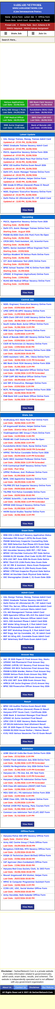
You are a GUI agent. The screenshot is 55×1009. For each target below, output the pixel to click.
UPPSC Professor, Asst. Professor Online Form (25, 472)
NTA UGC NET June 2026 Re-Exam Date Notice (26, 559)
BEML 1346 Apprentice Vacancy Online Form (25, 479)
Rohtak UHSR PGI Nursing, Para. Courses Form (26, 805)
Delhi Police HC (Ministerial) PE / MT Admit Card (27, 198)
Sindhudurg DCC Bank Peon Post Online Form (25, 158)
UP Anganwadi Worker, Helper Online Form (24, 178)
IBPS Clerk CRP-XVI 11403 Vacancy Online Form (27, 317)
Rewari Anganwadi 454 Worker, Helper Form (25, 875)
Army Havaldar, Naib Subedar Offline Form (24, 895)
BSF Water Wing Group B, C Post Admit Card (25, 624)
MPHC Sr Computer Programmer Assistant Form (26, 882)
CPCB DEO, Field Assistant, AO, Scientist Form (25, 241)
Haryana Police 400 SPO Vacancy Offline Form (26, 836)
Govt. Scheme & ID (41, 25)
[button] (30, 17)
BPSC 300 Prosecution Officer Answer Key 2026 (26, 686)
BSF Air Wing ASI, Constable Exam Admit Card (26, 636)
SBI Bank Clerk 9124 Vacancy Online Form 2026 (26, 363)
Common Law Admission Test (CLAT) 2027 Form (26, 812)
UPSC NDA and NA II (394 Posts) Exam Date (25, 568)
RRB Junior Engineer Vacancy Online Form (24, 330)
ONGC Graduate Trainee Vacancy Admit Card (25, 145)
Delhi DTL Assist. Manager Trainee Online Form (26, 172)
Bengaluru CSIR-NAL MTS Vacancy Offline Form (27, 849)
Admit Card (22, 20)
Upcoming (27, 217)
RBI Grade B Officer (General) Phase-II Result (26, 185)
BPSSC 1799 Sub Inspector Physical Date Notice (26, 571)
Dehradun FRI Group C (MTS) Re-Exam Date (25, 538)
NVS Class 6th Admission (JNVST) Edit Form (24, 786)
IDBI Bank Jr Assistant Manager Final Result (25, 715)
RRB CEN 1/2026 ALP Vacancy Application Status (27, 535)
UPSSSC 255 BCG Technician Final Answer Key (26, 668)
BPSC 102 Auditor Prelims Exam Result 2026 (24, 165)
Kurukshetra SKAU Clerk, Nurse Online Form (25, 446)
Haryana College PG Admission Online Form (25, 779)
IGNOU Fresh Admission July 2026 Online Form (26, 760)
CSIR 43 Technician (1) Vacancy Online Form (25, 343)
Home (7, 17)
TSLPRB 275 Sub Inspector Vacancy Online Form (27, 485)
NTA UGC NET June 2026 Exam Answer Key (24, 680)
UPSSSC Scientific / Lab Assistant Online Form (26, 498)
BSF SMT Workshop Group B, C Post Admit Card (26, 630)
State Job (27, 415)
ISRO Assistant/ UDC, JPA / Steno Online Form (26, 357)
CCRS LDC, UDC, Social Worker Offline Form (25, 888)
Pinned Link (10, 25)
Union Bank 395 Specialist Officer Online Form (26, 370)
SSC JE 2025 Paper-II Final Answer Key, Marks (26, 659)
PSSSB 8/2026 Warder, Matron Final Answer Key (26, 671)
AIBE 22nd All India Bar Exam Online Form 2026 (27, 753)
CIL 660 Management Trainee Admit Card (23, 612)
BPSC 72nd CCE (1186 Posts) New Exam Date (25, 562)
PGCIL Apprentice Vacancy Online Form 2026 (25, 152)
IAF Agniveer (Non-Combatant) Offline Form (25, 862)
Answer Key (34, 20)
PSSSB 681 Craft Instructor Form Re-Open (23, 439)
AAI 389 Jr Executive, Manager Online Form (25, 383)
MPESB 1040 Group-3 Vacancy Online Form (24, 505)
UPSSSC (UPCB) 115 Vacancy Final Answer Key (26, 665)
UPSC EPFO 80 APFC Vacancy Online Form (24, 311)
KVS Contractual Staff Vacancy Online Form (24, 465)
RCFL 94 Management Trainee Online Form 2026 (27, 389)
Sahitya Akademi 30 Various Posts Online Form (26, 254)
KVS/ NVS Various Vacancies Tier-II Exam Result (27, 733)
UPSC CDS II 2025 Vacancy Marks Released (24, 721)
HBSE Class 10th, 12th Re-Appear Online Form (25, 799)
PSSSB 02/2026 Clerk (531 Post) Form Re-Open (26, 235)
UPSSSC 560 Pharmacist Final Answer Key (23, 662)
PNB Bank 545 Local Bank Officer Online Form (26, 396)
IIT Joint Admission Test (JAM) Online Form (24, 261)
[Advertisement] (27, 71)
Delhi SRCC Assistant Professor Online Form (24, 459)
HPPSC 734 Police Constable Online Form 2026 (26, 452)
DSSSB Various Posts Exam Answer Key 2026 (25, 674)
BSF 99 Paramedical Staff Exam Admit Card (24, 627)
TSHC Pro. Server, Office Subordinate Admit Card (27, 606)
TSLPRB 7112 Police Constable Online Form (24, 492)
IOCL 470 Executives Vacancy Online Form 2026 (27, 350)
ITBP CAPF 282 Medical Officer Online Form (24, 376)
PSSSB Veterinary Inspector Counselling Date (25, 541)
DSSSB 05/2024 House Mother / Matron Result (26, 730)
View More (28, 210)
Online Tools (25, 25)
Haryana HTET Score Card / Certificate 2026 (25, 712)
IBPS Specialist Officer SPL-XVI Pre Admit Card (26, 615)
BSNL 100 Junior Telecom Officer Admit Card (25, 618)
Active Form (17, 17)
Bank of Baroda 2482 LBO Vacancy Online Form (26, 337)
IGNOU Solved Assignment (36, 28)
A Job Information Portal (27, 11)
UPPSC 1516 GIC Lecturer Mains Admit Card (24, 609)
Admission (27, 748)
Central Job (27, 299)
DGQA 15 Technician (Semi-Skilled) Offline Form (27, 855)
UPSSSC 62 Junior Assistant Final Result (22, 718)
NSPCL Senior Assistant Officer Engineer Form (26, 248)
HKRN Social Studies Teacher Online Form (24, 511)
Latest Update (27, 134)
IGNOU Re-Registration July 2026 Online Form (26, 766)
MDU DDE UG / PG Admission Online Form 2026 (26, 792)
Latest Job (29, 17)
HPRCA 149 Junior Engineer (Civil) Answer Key (26, 683)
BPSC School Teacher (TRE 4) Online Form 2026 (26, 267)
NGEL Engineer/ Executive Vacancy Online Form (27, 191)
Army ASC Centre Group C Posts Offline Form (25, 842)
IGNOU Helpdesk (14, 28)
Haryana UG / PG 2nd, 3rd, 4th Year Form (23, 773)
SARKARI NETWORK (28, 5)
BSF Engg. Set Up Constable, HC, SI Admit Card (26, 633)
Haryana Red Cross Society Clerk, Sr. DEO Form (26, 868)
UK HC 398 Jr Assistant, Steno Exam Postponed (26, 565)
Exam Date (10, 20)
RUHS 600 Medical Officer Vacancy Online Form (26, 280)
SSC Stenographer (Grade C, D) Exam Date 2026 (27, 577)
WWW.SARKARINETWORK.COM (28, 8)
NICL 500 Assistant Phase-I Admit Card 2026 (25, 621)
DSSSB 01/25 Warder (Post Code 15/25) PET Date (27, 556)
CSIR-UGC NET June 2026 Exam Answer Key (25, 677)
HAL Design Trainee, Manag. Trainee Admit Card (27, 139)
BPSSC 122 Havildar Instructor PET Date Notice (26, 553)
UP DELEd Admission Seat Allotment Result (24, 724)
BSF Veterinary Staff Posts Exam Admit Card (25, 639)
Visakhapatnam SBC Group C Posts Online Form (26, 433)
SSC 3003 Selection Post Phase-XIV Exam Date (26, 544)
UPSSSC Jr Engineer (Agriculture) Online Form (26, 274)
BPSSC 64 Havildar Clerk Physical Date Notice (26, 574)
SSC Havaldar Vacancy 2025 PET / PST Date (24, 550)
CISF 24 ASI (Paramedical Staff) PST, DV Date (26, 547)
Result (47, 20)
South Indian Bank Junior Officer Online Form (26, 324)
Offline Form (44, 17)
